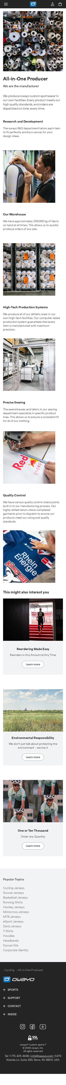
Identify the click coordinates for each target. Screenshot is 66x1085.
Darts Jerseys (12, 926)
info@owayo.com (42, 1056)
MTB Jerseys (12, 917)
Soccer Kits (10, 945)
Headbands (11, 940)
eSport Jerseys (13, 921)
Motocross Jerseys (16, 912)
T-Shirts (8, 931)
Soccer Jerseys (13, 893)
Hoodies (9, 936)
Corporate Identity (15, 950)
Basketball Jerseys (15, 897)
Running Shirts (13, 902)
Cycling (9, 970)
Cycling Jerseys (13, 888)
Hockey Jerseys (14, 907)
